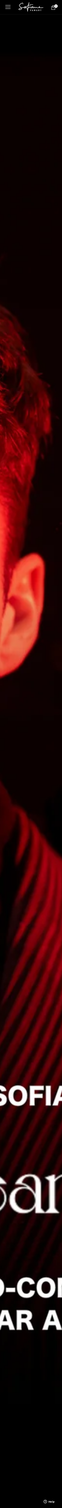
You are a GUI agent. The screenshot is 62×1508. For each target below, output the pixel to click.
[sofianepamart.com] (31, 7)
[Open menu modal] (8, 7)
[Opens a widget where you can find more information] (49, 1502)
